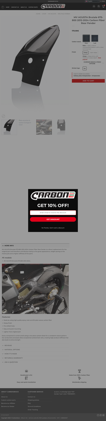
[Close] (76, 191)
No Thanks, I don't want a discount (53, 228)
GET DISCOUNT (53, 219)
